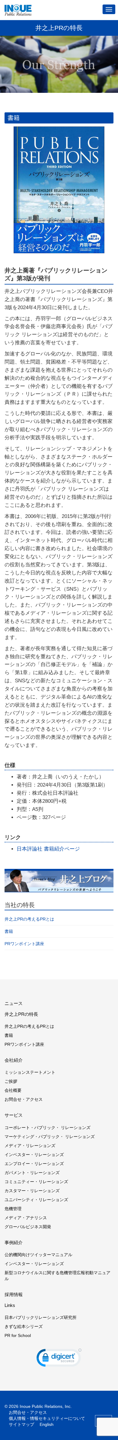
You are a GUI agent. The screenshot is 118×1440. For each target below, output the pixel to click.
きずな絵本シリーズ (24, 1326)
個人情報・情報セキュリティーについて (47, 1418)
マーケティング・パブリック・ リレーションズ (50, 1136)
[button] (59, 1359)
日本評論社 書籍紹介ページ (48, 849)
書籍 (9, 931)
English (47, 1424)
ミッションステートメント (30, 1072)
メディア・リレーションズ (30, 1145)
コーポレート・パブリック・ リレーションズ (47, 1127)
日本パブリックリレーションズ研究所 (41, 1317)
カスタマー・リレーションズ (32, 1190)
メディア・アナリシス (26, 1217)
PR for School (18, 1335)
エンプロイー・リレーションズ (34, 1163)
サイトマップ (21, 1424)
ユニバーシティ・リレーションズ (36, 1199)
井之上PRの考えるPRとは (29, 919)
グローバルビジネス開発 (28, 1226)
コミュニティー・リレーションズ (36, 1181)
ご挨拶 (11, 1081)
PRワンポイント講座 (24, 943)
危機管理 (13, 1208)
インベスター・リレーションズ (34, 1154)
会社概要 (13, 1090)
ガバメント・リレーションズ (32, 1172)
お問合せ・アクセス (24, 1099)
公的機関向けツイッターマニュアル (38, 1254)
